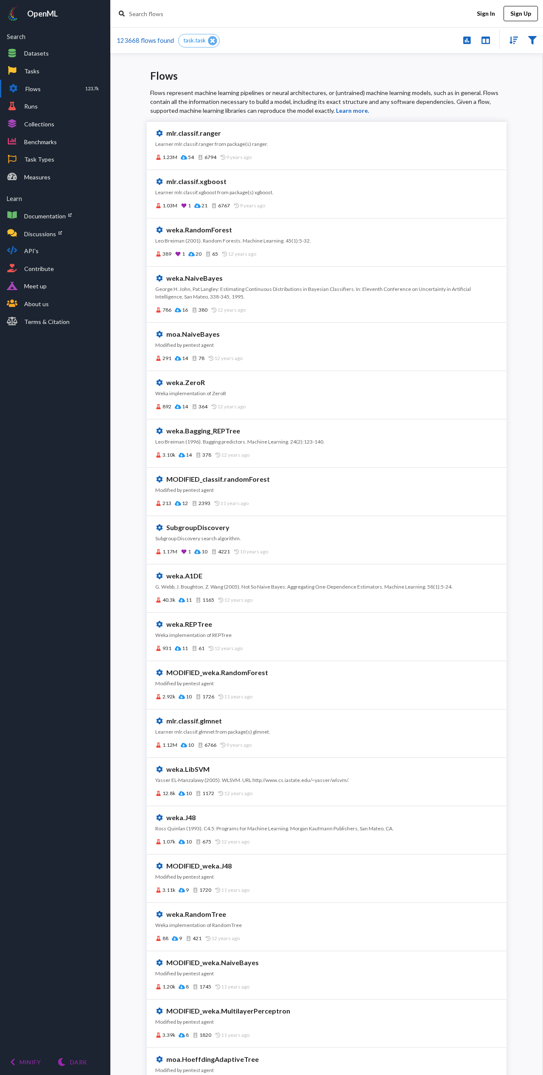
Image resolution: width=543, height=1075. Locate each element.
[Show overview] (466, 40)
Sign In (486, 13)
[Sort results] (511, 40)
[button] (199, 40)
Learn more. (352, 110)
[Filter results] (532, 40)
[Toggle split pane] (485, 40)
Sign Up (520, 13)
